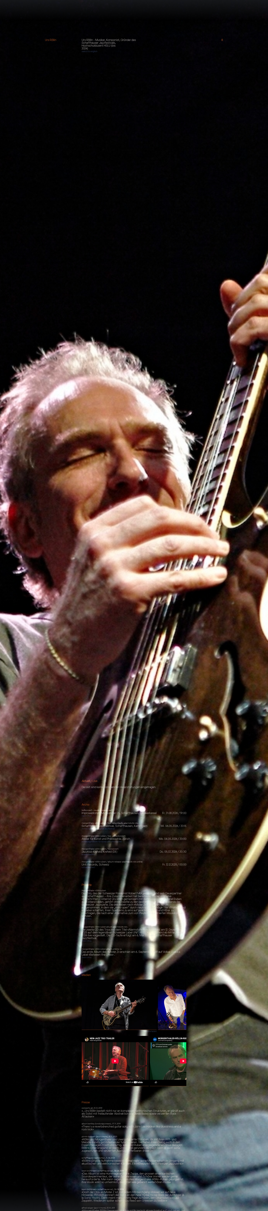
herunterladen (150, 1031)
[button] (50, 39)
